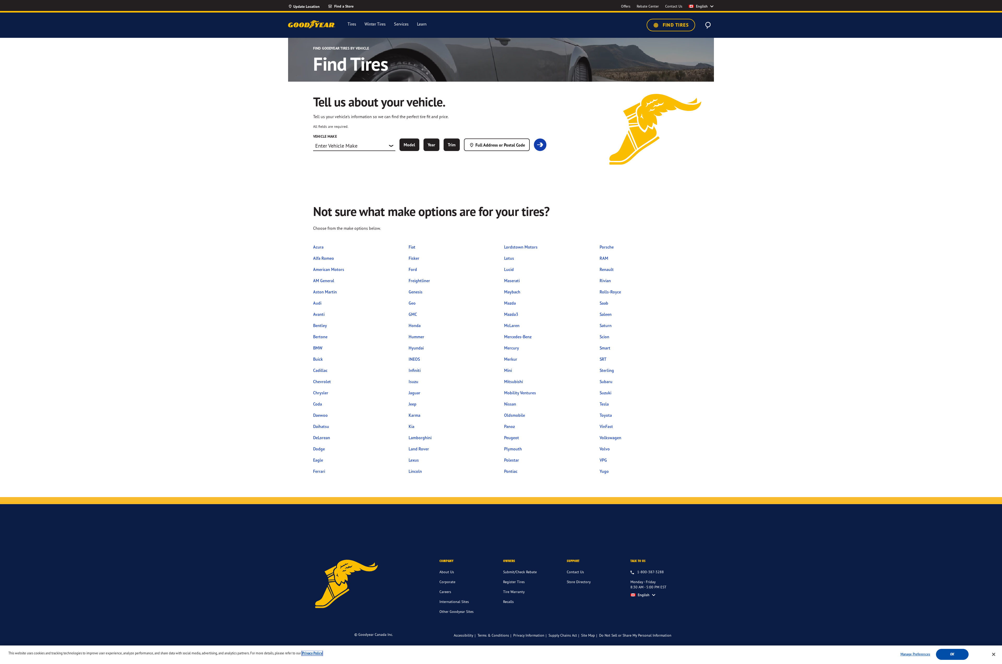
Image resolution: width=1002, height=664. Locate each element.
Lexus (414, 460)
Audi (317, 303)
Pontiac (510, 471)
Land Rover (419, 448)
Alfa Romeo (323, 258)
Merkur (510, 359)
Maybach (512, 291)
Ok (952, 654)
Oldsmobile (514, 415)
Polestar (511, 460)
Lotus (509, 258)
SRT (603, 359)
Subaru (606, 381)
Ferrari (319, 471)
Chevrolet (322, 381)
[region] (501, 654)
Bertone (320, 336)
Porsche (607, 247)
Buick (318, 359)
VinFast (606, 426)
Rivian (605, 280)
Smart (605, 348)
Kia (411, 426)
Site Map (588, 635)
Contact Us (575, 572)
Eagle (318, 460)
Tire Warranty (514, 591)
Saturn (606, 325)
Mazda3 (511, 314)
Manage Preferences (915, 654)
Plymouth (513, 448)
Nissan (510, 404)
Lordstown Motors (521, 247)
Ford (413, 269)
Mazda (510, 303)
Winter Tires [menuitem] (375, 24)
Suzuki (605, 392)
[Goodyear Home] (311, 24)
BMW (317, 348)
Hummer (416, 336)
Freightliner (419, 280)
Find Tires (675, 25)
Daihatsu (321, 426)
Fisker (414, 258)
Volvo (605, 448)
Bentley (320, 325)
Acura (318, 247)
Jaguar (414, 392)
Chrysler (320, 392)
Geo (412, 303)
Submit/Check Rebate (520, 572)
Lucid (509, 269)
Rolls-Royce (610, 291)
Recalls (508, 601)
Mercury (511, 348)
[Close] (993, 654)
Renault (607, 269)
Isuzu (413, 381)
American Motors (328, 269)
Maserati (512, 280)
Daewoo (320, 415)
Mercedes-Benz (518, 336)
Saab (604, 303)
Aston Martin (325, 291)
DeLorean (321, 437)
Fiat (412, 247)
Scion (604, 336)
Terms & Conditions (493, 635)
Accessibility (463, 635)
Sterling (607, 370)
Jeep (412, 404)
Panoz (509, 426)
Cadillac (320, 370)
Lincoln (415, 471)
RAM (604, 258)
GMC (413, 314)
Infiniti (415, 370)
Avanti (319, 314)
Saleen (606, 314)
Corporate (447, 582)
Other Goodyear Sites (456, 611)
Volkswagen (610, 437)
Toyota (606, 415)
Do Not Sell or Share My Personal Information (635, 635)
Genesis (415, 291)
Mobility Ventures (520, 392)
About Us (446, 572)
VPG (603, 460)
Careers (445, 591)
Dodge (319, 448)
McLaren (512, 325)
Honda (415, 325)
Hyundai (416, 348)
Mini (508, 370)
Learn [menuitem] (422, 24)
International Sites (454, 601)
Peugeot (511, 437)
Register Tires (514, 582)
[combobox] (354, 146)
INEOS (414, 359)
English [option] (702, 6)
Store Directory (579, 582)
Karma (414, 415)
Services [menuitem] (401, 24)
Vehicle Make (325, 136)
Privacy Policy (312, 653)
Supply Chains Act (562, 635)
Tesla (604, 404)
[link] (350, 6)
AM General (323, 280)
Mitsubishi (513, 381)
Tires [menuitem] (352, 24)
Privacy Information (528, 635)
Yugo (604, 471)
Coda (317, 404)
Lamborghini (420, 437)
